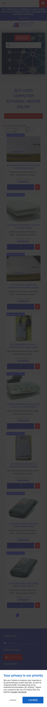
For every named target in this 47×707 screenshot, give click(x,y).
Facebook (22, 692)
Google (14, 692)
